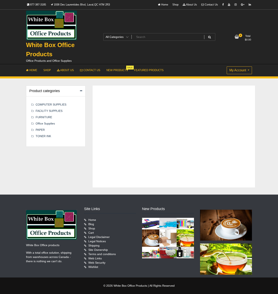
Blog (91, 224)
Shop (175, 4)
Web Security (96, 262)
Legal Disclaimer (99, 237)
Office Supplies (45, 123)
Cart (91, 232)
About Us (191, 4)
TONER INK (43, 136)
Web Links (95, 258)
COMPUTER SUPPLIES (51, 104)
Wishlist (93, 267)
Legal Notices (97, 241)
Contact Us (211, 4)
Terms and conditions (102, 254)
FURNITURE (44, 117)
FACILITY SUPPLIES (49, 110)
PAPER (40, 129)
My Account (238, 70)
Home (164, 4)
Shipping (94, 245)
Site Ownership (98, 249)
